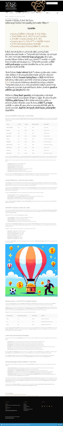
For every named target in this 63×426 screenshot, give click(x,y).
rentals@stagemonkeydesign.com (11, 410)
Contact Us (40, 12)
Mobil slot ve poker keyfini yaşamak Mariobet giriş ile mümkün (15, 394)
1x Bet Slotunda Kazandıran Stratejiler (26, 44)
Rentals (11, 12)
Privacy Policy (26, 410)
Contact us (25, 405)
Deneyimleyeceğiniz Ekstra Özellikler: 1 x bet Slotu (30, 46)
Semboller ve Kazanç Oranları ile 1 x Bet (27, 39)
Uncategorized (11, 16)
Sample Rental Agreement (28, 409)
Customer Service (26, 406)
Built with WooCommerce (9, 417)
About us (25, 403)
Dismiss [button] (60, 424)
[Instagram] (51, 406)
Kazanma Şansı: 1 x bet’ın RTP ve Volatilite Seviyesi (31, 41)
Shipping (25, 407)
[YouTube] (49, 406)
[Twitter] (44, 406)
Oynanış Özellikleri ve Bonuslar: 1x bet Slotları (29, 34)
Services (28, 12)
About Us (33, 12)
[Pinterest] (47, 406)
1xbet (7, 82)
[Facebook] (42, 406)
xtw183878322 (16, 18)
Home (7, 12)
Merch (24, 12)
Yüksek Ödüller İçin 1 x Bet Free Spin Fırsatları (29, 36)
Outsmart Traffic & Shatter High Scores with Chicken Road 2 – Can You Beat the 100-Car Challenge (21, 395)
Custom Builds (18, 12)
